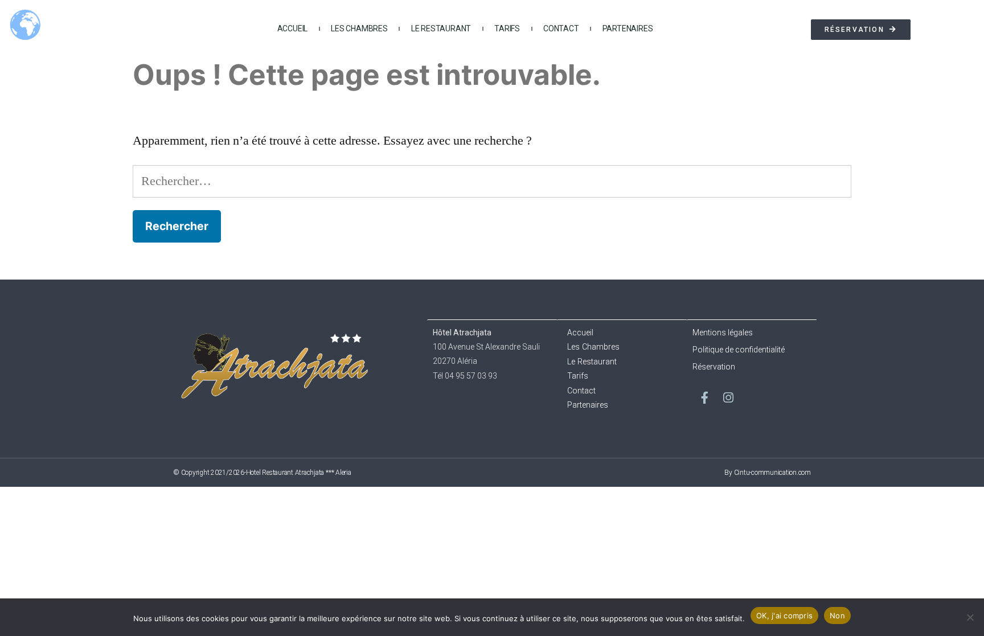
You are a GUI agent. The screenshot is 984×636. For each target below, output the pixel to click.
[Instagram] (728, 398)
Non (837, 615)
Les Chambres (359, 28)
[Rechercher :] (492, 181)
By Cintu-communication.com (767, 473)
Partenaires (627, 28)
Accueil (292, 28)
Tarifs (507, 28)
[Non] (969, 617)
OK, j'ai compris (784, 615)
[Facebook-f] (704, 398)
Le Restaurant (441, 28)
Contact (561, 28)
